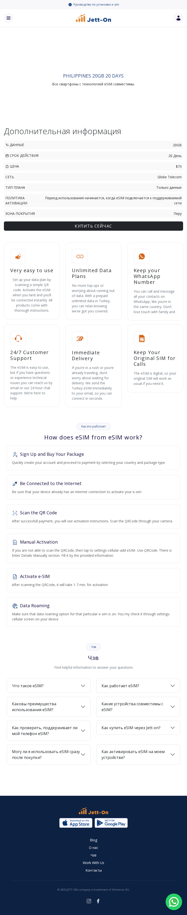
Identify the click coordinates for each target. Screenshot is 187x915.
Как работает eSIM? (120, 685)
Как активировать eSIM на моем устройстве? (133, 754)
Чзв (93, 855)
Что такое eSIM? (28, 685)
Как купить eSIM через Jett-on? (131, 727)
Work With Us (93, 862)
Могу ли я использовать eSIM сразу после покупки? (46, 754)
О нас (93, 847)
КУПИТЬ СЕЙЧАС (93, 226)
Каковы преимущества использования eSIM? (34, 706)
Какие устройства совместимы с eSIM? (132, 706)
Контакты (93, 870)
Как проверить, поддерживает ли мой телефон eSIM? (44, 730)
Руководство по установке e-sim (96, 4)
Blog (93, 840)
